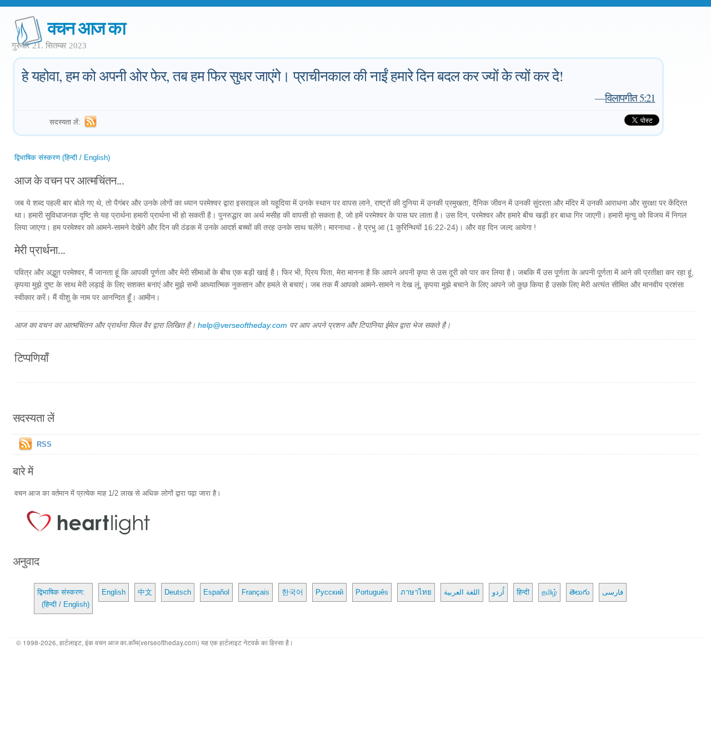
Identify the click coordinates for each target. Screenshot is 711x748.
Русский (329, 592)
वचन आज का (86, 27)
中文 (145, 592)
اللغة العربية (462, 592)
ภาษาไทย (416, 592)
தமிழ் (549, 592)
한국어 (292, 592)
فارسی (612, 592)
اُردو (498, 592)
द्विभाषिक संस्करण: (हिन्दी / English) (63, 598)
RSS (44, 444)
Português (372, 592)
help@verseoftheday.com (242, 325)
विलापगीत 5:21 (630, 97)
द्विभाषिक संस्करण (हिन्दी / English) (62, 157)
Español (216, 592)
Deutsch (177, 592)
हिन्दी (523, 592)
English (114, 592)
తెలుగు (579, 592)
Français (255, 592)
